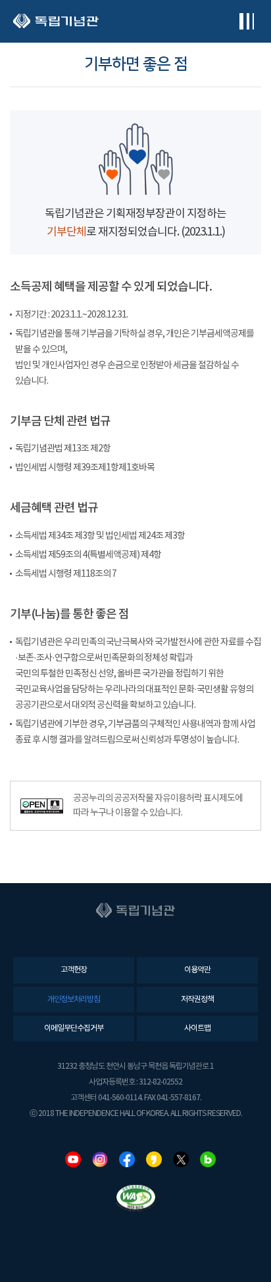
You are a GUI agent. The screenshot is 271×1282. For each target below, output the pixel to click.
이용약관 (197, 970)
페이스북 (127, 1159)
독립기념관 (56, 21)
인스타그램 (100, 1159)
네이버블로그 (208, 1159)
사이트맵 (197, 1028)
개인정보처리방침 (73, 999)
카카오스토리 (154, 1159)
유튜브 (73, 1159)
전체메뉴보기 (246, 21)
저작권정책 (197, 999)
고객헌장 (74, 970)
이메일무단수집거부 (73, 1028)
